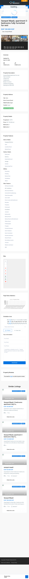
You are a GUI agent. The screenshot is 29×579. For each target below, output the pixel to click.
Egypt (11, 102)
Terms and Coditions (5, 562)
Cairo (3, 31)
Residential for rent (6, 17)
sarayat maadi (8, 467)
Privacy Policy (14, 562)
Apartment (14, 17)
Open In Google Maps (8, 108)
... (24, 442)
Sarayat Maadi (8, 31)
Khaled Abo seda (7, 577)
